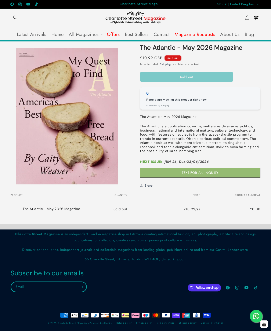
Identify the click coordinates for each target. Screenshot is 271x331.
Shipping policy (188, 322)
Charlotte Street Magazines (73, 323)
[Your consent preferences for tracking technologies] (264, 324)
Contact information (212, 322)
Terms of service (165, 322)
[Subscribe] (81, 287)
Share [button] (149, 185)
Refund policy (124, 322)
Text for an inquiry (200, 172)
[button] (15, 17)
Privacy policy (144, 322)
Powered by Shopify (101, 323)
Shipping (165, 64)
